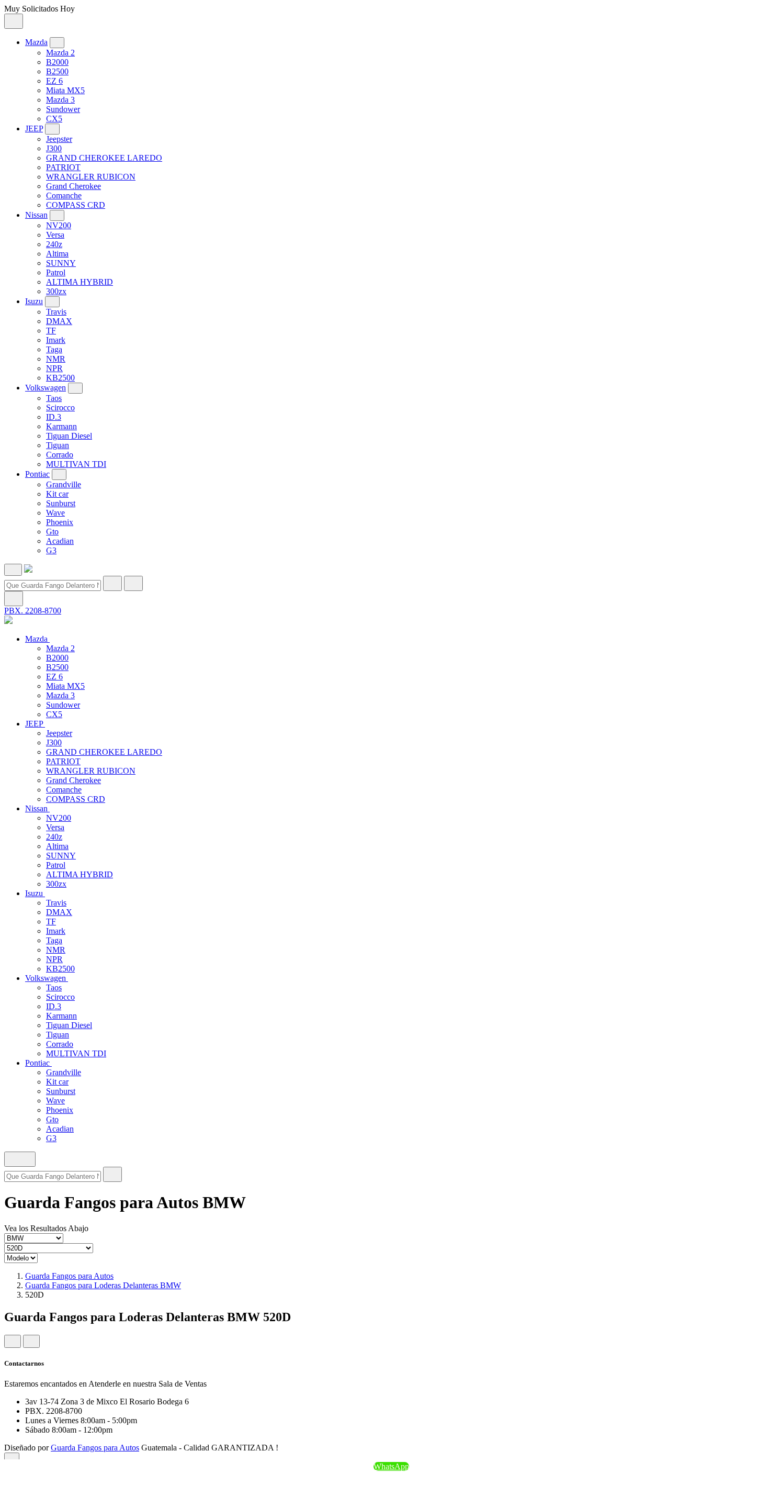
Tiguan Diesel (69, 435)
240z (54, 244)
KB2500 (60, 377)
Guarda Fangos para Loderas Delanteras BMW (103, 1285)
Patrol (55, 272)
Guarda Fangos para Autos (69, 1275)
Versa (55, 234)
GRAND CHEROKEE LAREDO (104, 157)
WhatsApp (391, 1466)
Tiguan (57, 445)
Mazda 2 (60, 52)
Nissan (36, 214)
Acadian (60, 541)
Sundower (63, 109)
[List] (31, 1341)
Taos (54, 398)
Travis (56, 311)
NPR (54, 368)
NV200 (58, 225)
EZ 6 (54, 80)
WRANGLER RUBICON (90, 176)
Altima (57, 253)
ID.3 (53, 416)
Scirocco (60, 407)
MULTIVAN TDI (76, 464)
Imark (55, 340)
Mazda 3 (60, 99)
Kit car (57, 493)
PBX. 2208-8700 (32, 610)
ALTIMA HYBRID (79, 281)
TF (51, 330)
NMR (55, 358)
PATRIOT (63, 167)
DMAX (59, 321)
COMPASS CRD (75, 204)
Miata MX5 (65, 90)
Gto (52, 531)
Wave (55, 512)
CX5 (54, 118)
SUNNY (61, 263)
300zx (56, 291)
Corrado (59, 454)
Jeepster (59, 139)
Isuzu (34, 301)
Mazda (36, 42)
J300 (54, 148)
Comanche (64, 195)
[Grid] (12, 1341)
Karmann (61, 426)
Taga (54, 349)
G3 (51, 550)
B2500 (57, 71)
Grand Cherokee (73, 186)
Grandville (63, 484)
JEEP (34, 128)
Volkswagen (45, 387)
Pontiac (37, 474)
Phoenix (59, 522)
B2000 (57, 62)
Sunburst (60, 503)
